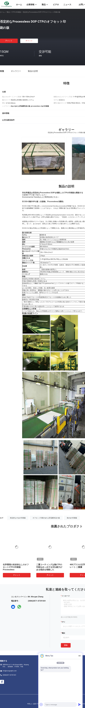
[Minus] (79, 655)
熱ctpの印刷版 (72, 518)
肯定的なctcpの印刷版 (18, 518)
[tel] (25, 607)
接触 (66, 645)
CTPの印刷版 (16, 12)
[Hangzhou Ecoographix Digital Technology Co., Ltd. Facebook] (2, 682)
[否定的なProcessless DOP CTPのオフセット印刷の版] (16, 547)
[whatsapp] (19, 607)
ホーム (2, 12)
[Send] (79, 704)
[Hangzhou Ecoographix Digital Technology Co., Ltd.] (6, 4)
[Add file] (41, 704)
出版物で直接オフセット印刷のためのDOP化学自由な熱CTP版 (17, 567)
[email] (13, 607)
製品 (8, 12)
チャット (8, 41)
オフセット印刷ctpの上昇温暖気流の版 (46, 518)
